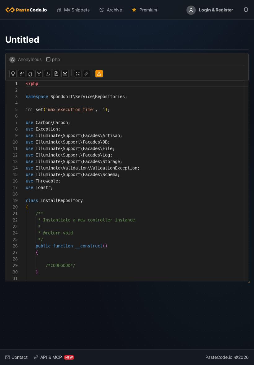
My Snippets (77, 9)
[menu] (127, 10)
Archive (114, 9)
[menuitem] (28, 10)
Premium (148, 9)
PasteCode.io (218, 357)
